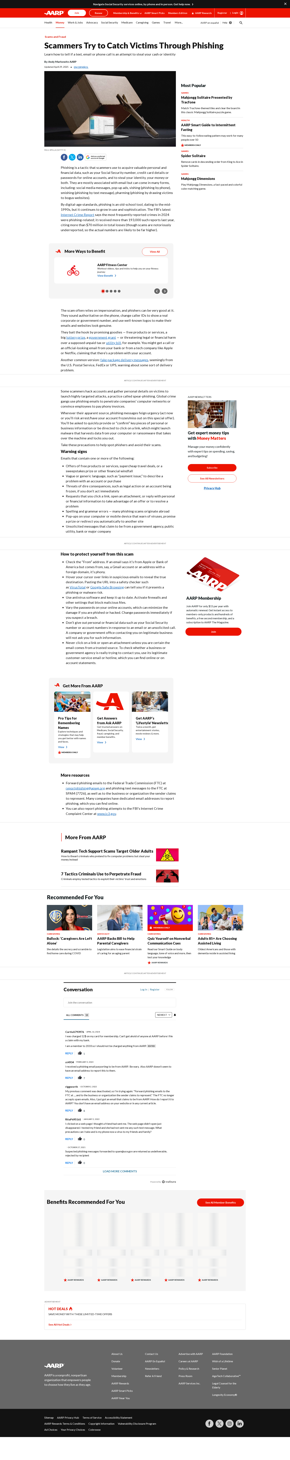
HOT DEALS (58, 1309)
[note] (110, 150)
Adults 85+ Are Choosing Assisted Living (217, 940)
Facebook (64, 157)
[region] (120, 1086)
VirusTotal (78, 587)
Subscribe (212, 467)
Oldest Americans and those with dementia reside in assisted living (217, 951)
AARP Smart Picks (154, 13)
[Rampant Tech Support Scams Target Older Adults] (167, 854)
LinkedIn (80, 157)
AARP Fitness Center (112, 265)
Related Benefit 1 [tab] (103, 291)
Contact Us (151, 1353)
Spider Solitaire (193, 156)
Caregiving (53, 934)
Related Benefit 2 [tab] (107, 291)
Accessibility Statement (118, 1417)
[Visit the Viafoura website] (169, 1181)
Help (225, 22)
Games (184, 93)
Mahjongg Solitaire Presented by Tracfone (206, 99)
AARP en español (210, 22)
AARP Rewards (203, 13)
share (157, 1053)
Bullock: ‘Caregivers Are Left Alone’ (69, 940)
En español (81, 67)
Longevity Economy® (224, 1394)
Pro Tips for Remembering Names (69, 723)
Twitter (72, 157)
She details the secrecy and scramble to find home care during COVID (69, 951)
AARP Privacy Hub (68, 1417)
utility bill (113, 343)
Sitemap (49, 1417)
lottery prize (75, 337)
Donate (115, 1361)
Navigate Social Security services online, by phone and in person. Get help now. (141, 4)
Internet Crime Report (77, 215)
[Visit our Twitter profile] (219, 1424)
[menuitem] (48, 24)
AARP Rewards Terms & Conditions (64, 1423)
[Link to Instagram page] (230, 1424)
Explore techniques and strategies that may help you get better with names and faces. (72, 736)
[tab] (78, 1015)
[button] (241, 23)
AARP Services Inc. (189, 1383)
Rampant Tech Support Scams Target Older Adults (107, 851)
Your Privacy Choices (73, 1429)
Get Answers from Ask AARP (109, 720)
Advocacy (103, 934)
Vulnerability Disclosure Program (137, 1423)
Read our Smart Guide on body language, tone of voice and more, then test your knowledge (169, 953)
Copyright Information (101, 1423)
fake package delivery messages (124, 360)
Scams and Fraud (55, 36)
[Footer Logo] (67, 1365)
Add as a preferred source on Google (101, 157)
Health (185, 120)
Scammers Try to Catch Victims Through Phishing (134, 45)
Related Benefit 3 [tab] (111, 291)
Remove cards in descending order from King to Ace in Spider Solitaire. (212, 163)
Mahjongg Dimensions (198, 179)
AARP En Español (155, 1361)
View (61, 747)
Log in (143, 989)
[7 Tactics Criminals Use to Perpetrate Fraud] (167, 876)
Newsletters (152, 1368)
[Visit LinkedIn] (240, 1424)
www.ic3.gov (106, 814)
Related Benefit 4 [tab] (115, 291)
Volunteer (117, 1368)
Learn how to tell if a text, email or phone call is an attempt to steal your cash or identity (110, 54)
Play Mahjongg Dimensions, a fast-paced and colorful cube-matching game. (211, 186)
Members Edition (177, 13)
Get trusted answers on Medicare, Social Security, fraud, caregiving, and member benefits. (110, 731)
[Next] (164, 291)
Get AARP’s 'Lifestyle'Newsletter (150, 720)
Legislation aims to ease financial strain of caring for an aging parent (119, 951)
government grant (102, 337)
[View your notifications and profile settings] (175, 1015)
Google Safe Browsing (107, 587)
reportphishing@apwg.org (85, 788)
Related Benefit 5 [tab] (119, 291)
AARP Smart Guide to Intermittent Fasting (208, 127)
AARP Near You (120, 1398)
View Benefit (105, 275)
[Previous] (157, 291)
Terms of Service (92, 1417)
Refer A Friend (153, 1376)
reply (69, 1053)
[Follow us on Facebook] (209, 1424)
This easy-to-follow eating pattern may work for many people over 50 (212, 137)
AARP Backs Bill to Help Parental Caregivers (116, 940)
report (168, 1053)
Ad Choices (50, 1429)
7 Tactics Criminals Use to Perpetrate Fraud (101, 873)
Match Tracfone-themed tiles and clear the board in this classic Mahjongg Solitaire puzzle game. (210, 110)
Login (235, 12)
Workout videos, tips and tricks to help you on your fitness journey (127, 270)
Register (222, 12)
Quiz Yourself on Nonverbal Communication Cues (169, 940)
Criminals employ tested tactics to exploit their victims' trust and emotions (103, 878)
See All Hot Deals (59, 1324)
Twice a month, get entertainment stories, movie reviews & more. (148, 730)
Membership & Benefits (126, 13)
